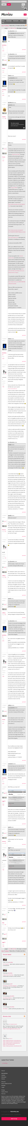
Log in (3, 4)
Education (3, 1077)
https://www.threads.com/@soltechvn (12, 1041)
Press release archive (6, 1083)
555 (5, 924)
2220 (3, 50)
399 (5, 118)
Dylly (3, 922)
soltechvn (10, 1038)
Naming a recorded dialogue (10, 985)
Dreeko (3, 68)
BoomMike (11, 962)
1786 (3, 386)
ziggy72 (3, 801)
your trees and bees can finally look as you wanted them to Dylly (16, 270)
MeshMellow (4, 1073)
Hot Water (5, 1008)
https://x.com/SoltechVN (9, 1044)
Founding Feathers (7, 998)
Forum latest (7, 954)
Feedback (7, 25)
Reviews (3, 1085)
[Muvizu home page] (6, 13)
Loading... (5, 1063)
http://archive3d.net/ (12, 388)
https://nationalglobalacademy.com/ (11, 1028)
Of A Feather (6, 964)
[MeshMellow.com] (14, 1111)
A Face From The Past (8, 975)
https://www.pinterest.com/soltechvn (12, 1040)
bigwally (4, 116)
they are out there (16, 154)
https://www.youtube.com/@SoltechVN (12, 1046)
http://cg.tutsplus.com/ (13, 237)
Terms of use (4, 1091)
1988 (3, 805)
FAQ (3, 22)
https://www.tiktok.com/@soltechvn (11, 1043)
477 (5, 531)
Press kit (3, 1081)
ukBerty (4, 575)
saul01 (11, 983)
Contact (3, 1075)
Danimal (4, 529)
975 (5, 577)
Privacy (3, 1090)
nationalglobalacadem (13, 1024)
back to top (14, 1118)
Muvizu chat (7, 1016)
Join (9, 4)
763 (5, 558)
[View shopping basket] (25, 9)
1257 (3, 72)
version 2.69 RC (14, 187)
